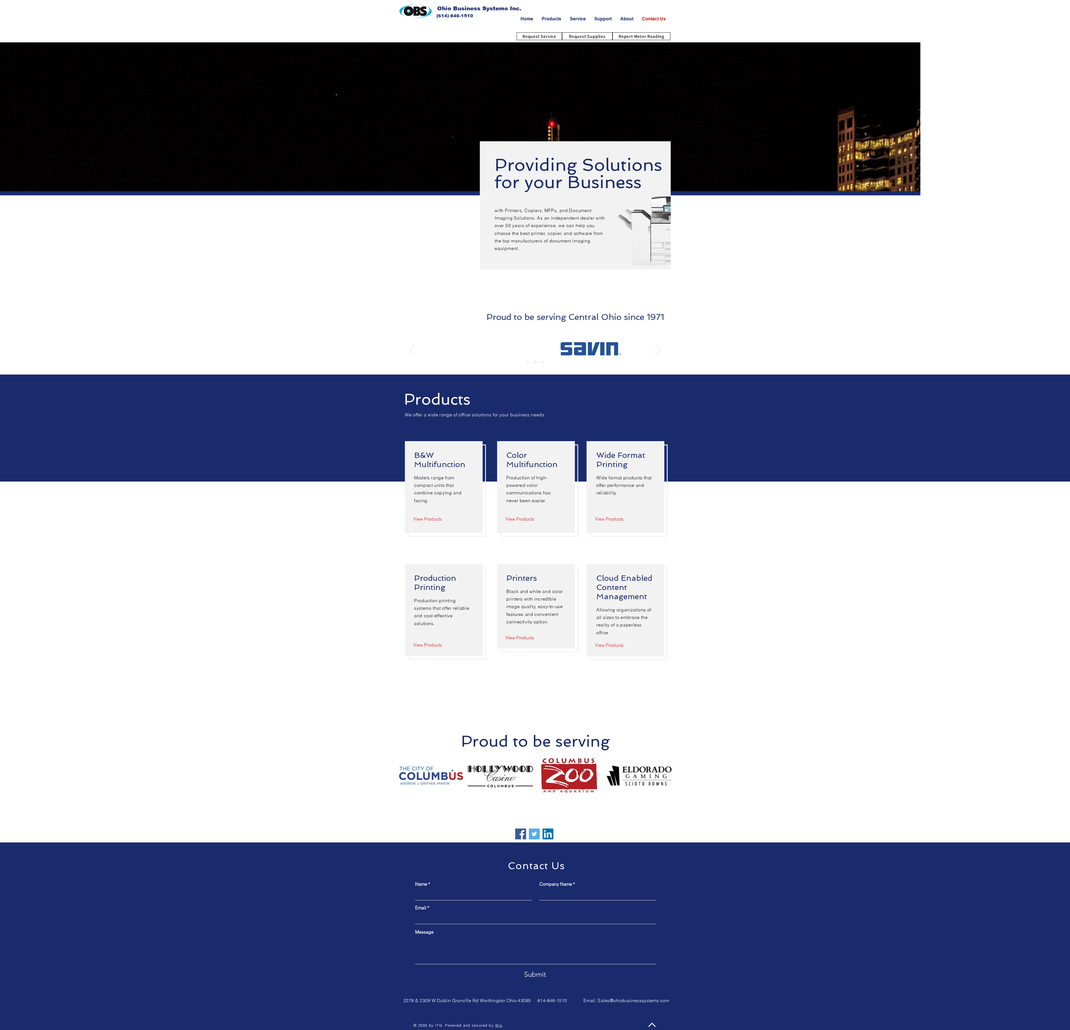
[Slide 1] (528, 362)
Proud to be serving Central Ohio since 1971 (575, 317)
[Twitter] (534, 834)
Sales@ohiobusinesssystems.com (633, 1000)
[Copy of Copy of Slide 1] (542, 362)
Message (424, 932)
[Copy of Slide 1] (535, 362)
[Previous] (412, 350)
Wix (498, 1025)
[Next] (658, 350)
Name (421, 884)
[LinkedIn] (548, 834)
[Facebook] (520, 834)
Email (420, 907)
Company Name (555, 884)
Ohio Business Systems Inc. (479, 8)
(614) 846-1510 (454, 15)
